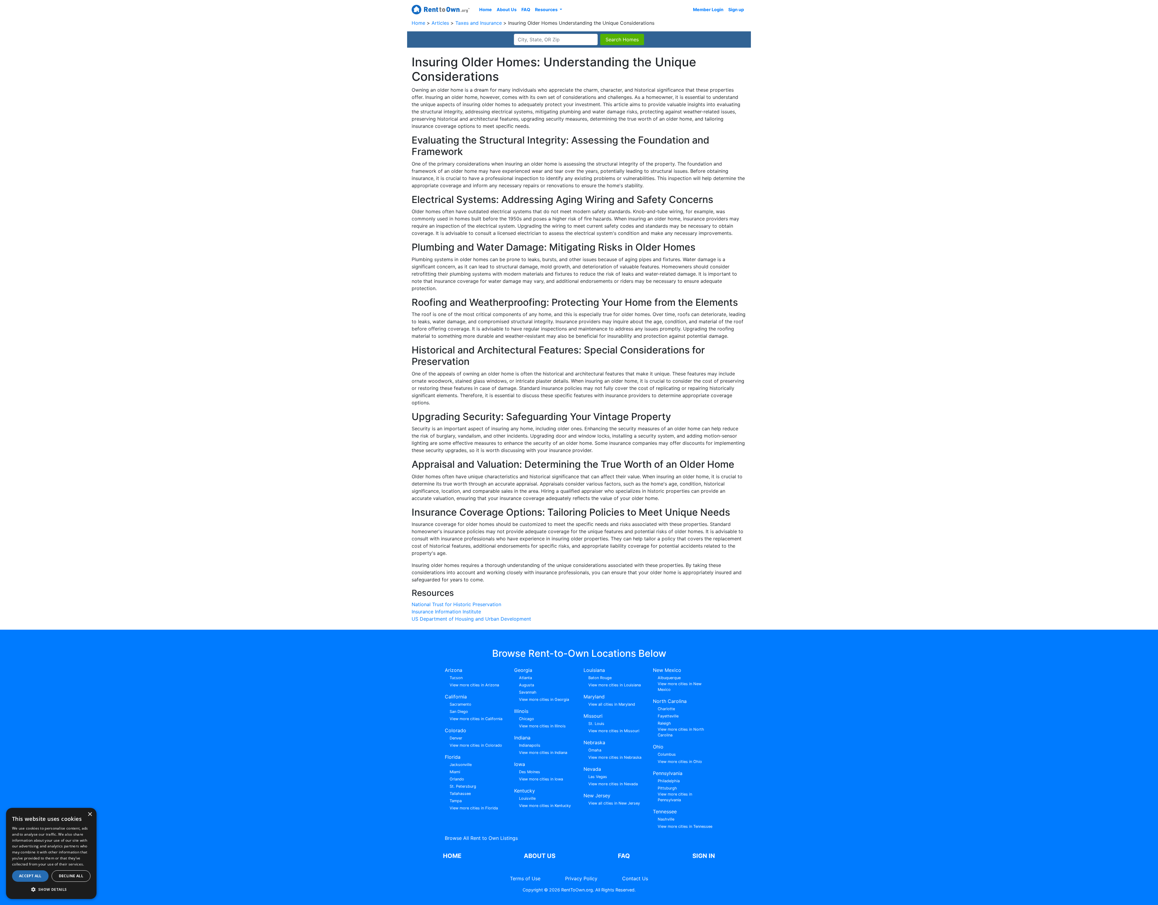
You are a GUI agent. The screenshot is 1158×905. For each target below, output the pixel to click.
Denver (456, 738)
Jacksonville (461, 764)
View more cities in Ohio (680, 761)
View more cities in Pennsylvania (675, 797)
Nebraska (594, 742)
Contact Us (635, 878)
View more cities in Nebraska (614, 757)
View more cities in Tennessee (685, 826)
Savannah (527, 692)
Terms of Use (525, 878)
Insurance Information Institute (446, 612)
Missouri (593, 716)
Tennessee (665, 811)
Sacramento (460, 704)
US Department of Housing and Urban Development (471, 619)
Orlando (457, 779)
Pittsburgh (667, 788)
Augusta (526, 685)
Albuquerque (669, 678)
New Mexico (667, 670)
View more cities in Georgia (544, 699)
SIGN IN (703, 855)
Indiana (522, 738)
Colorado (455, 730)
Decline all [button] (71, 875)
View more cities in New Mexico (679, 687)
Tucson (456, 678)
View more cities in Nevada (613, 784)
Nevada (592, 769)
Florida (452, 757)
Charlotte (666, 709)
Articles (441, 23)
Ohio (658, 747)
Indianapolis (529, 745)
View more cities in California (476, 719)
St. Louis (596, 723)
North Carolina (670, 701)
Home (485, 9)
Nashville (666, 819)
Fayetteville (668, 716)
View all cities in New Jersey (614, 803)
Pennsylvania (667, 773)
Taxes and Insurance (479, 23)
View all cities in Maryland (611, 704)
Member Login (708, 9)
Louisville (527, 798)
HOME (452, 855)
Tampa (456, 801)
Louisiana (594, 670)
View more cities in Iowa (541, 779)
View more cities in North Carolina (681, 732)
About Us (507, 9)
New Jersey (597, 796)
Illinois (521, 711)
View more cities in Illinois (542, 726)
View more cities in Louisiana (614, 685)
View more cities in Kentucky (545, 805)
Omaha (594, 750)
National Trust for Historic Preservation (456, 604)
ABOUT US (539, 855)
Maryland (594, 697)
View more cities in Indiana (543, 752)
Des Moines (529, 772)
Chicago (526, 719)
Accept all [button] (30, 875)
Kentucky (524, 791)
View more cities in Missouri (613, 731)
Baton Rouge (600, 678)
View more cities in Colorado (476, 745)
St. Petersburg (463, 786)
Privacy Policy (581, 878)
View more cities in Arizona (474, 685)
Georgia (523, 670)
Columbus (667, 754)
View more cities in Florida (474, 808)
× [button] (89, 814)
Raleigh (664, 723)
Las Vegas (597, 776)
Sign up (736, 9)
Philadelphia (669, 781)
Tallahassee (460, 793)
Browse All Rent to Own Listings (481, 838)
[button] (51, 889)
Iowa (519, 764)
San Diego (459, 711)
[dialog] (51, 853)
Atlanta (525, 678)
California (456, 697)
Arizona (453, 670)
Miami (455, 772)
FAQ (525, 9)
